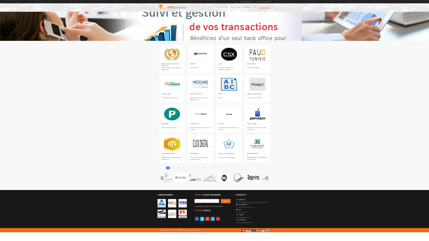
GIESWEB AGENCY (168, 153)
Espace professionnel (263, 1)
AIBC (220, 94)
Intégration (247, 7)
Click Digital (194, 153)
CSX (220, 64)
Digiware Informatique (254, 94)
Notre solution (235, 7)
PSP (226, 7)
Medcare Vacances (196, 94)
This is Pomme (252, 124)
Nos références (264, 7)
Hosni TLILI (251, 64)
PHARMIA (165, 124)
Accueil (220, 7)
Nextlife (192, 64)
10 (213, 168)
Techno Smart (194, 124)
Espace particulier (246, 1)
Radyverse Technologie (226, 153)
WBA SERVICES (252, 153)
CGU (255, 7)
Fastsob (221, 124)
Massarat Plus (166, 94)
